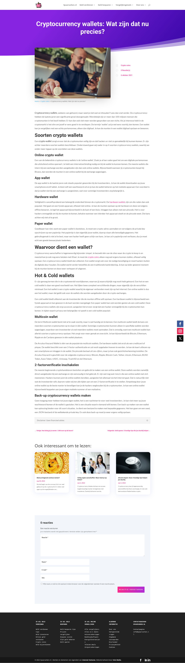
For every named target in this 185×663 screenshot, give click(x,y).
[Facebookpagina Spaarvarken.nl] (140, 660)
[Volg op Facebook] (180, 324)
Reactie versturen (131, 589)
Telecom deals (90, 645)
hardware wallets (117, 202)
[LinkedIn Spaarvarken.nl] (147, 660)
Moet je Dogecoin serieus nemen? (48, 478)
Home (37, 101)
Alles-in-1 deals (91, 632)
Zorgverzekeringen (92, 647)
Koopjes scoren (66, 637)
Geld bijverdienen (43, 645)
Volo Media (117, 660)
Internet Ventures (88, 660)
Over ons (140, 5)
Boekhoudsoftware (91, 637)
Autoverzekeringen (92, 634)
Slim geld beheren (67, 639)
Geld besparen (104, 5)
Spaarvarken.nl (70, 5)
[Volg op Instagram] (180, 331)
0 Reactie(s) (125, 70)
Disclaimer (113, 642)
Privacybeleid (114, 645)
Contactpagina (138, 629)
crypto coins (93, 257)
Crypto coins (44, 101)
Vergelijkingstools (123, 5)
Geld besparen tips (68, 629)
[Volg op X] (180, 338)
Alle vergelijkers (92, 629)
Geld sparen (65, 642)
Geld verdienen (86, 5)
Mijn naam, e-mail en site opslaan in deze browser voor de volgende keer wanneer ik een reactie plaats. (79, 584)
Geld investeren (42, 634)
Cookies (112, 647)
